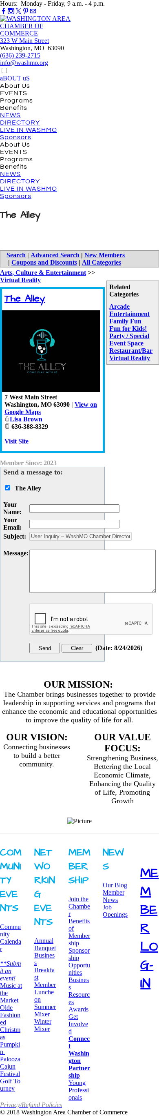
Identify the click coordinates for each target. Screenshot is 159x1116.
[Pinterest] (25, 11)
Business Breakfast (44, 966)
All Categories (101, 262)
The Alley (24, 298)
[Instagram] (11, 11)
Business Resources (79, 990)
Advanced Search (55, 255)
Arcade (119, 306)
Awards (78, 1009)
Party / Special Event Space (129, 339)
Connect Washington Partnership (79, 1057)
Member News (113, 896)
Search (16, 255)
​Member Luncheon (45, 992)
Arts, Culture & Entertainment (43, 272)
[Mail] (33, 11)
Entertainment (129, 313)
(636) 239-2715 (20, 55)
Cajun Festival (10, 1070)
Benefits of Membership (79, 932)
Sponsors (15, 137)
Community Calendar (10, 937)
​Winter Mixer (42, 1025)
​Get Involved (78, 1024)
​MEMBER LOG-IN (149, 928)
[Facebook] (3, 11)
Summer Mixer (45, 1010)
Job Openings (115, 911)
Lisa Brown (26, 419)
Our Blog (115, 885)
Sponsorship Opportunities (79, 961)
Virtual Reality (129, 357)
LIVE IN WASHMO (28, 130)
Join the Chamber (79, 906)
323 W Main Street (24, 40)
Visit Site (16, 441)
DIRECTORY (20, 122)
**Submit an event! (10, 967)
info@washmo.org (24, 62)
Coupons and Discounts (44, 262)
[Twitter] (18, 11)
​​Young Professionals (78, 1090)
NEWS (10, 115)
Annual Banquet (45, 944)
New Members (104, 255)
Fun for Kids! (128, 328)
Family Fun (125, 321)
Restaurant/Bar (130, 350)
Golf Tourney (10, 1085)
